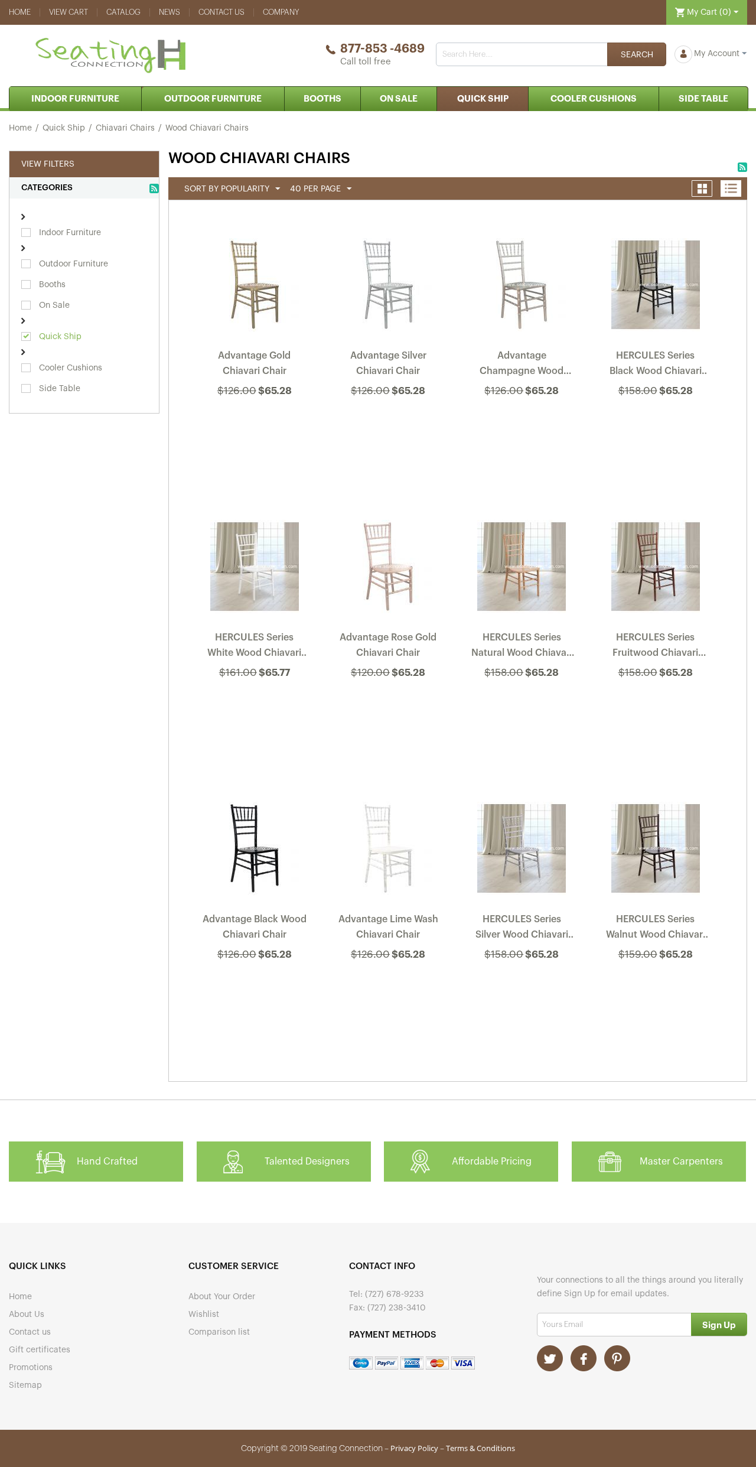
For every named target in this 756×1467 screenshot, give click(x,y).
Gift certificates (39, 1350)
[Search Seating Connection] (636, 54)
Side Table (703, 99)
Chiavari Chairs (125, 128)
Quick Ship (483, 99)
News (169, 12)
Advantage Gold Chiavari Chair (254, 363)
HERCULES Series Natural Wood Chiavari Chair (521, 647)
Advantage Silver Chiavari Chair (388, 363)
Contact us (221, 12)
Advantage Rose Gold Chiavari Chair (388, 645)
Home (20, 12)
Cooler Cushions (593, 99)
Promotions (31, 1368)
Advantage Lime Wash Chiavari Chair (388, 927)
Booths (322, 99)
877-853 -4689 (382, 49)
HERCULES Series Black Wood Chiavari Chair (656, 365)
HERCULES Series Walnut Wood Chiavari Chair (655, 929)
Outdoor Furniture (213, 99)
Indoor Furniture (75, 99)
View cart (68, 12)
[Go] (719, 1324)
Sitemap (25, 1385)
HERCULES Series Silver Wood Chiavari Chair (521, 929)
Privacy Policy (414, 1448)
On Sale (399, 99)
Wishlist (203, 1314)
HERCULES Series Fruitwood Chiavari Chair (655, 647)
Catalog (123, 12)
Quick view (255, 422)
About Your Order (221, 1297)
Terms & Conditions (480, 1448)
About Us (26, 1314)
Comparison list (219, 1332)
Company (281, 12)
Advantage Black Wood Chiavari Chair (255, 927)
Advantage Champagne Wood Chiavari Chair (521, 365)
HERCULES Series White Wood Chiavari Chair (254, 647)
